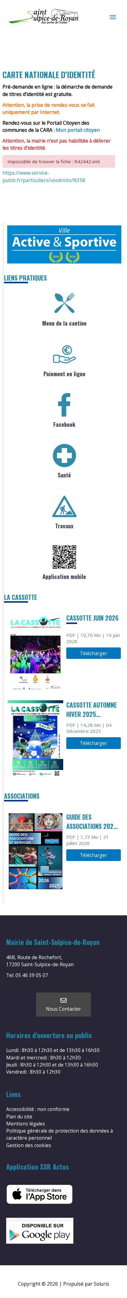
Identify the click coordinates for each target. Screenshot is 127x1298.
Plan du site (19, 1116)
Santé (64, 475)
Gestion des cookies (28, 1145)
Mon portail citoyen (78, 130)
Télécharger (93, 653)
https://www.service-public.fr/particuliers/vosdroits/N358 (43, 176)
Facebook (64, 424)
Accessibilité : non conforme (37, 1109)
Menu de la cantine (64, 323)
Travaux (64, 526)
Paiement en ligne (64, 374)
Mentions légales (25, 1123)
